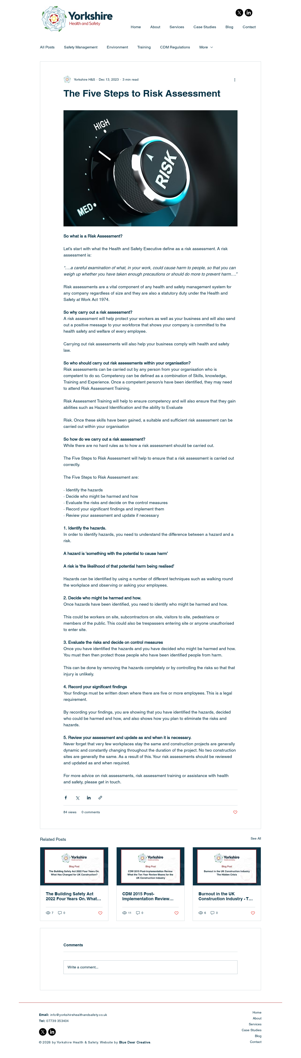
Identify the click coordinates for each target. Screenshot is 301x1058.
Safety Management (80, 47)
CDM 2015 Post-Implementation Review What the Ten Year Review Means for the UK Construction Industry (147, 896)
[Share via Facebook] (65, 797)
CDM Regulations (175, 47)
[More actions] (235, 79)
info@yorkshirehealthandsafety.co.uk (78, 1015)
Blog (258, 1036)
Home (257, 1012)
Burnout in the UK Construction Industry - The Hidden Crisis (225, 896)
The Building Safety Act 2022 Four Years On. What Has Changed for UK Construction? (71, 896)
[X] (239, 12)
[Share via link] (100, 797)
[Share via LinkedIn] (89, 797)
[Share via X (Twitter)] (77, 797)
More (203, 47)
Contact (255, 1042)
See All (256, 838)
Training (144, 47)
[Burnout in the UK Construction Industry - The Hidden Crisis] (227, 866)
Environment (117, 47)
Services (255, 1024)
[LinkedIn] (248, 12)
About (257, 1018)
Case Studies (251, 1030)
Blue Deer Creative (134, 1042)
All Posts (47, 47)
